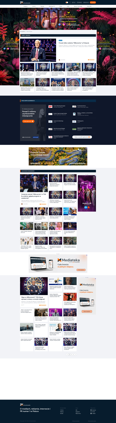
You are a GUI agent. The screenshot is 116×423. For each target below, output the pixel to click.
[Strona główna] (25, 2)
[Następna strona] (75, 354)
